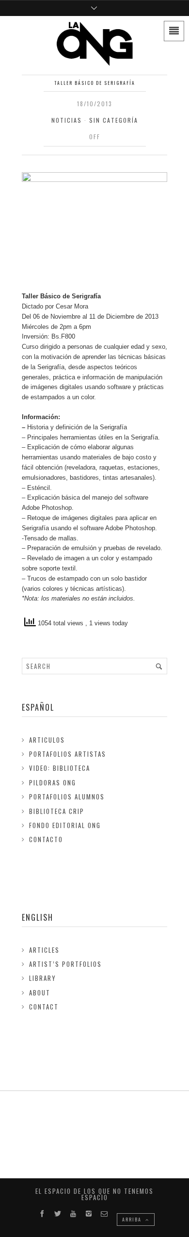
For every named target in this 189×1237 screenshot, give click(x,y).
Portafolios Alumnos (67, 796)
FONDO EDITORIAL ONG (65, 825)
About (39, 992)
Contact (44, 1006)
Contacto (46, 839)
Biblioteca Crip (56, 811)
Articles (44, 950)
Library (42, 978)
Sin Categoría (113, 120)
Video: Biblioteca (59, 768)
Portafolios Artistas (67, 754)
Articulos (47, 740)
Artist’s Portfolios (65, 964)
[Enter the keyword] (159, 666)
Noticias (66, 120)
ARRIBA (132, 1219)
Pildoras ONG (52, 782)
